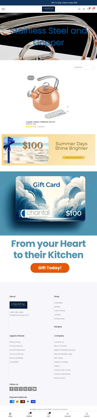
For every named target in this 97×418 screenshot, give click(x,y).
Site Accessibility (16, 358)
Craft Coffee (59, 310)
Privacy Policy (15, 342)
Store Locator (59, 378)
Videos (57, 366)
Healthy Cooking (61, 362)
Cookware (58, 303)
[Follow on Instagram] (21, 389)
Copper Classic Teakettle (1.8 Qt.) (40, 122)
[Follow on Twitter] (16, 389)
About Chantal (60, 346)
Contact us (59, 342)
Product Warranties (62, 374)
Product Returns (16, 346)
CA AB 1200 (14, 362)
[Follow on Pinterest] (30, 389)
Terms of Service (17, 354)
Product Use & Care (62, 370)
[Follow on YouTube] (35, 389)
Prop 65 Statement (17, 350)
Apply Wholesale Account (64, 350)
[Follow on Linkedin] (25, 389)
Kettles (57, 307)
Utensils (57, 315)
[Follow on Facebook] (11, 389)
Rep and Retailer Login (63, 354)
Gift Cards (58, 358)
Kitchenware (59, 319)
